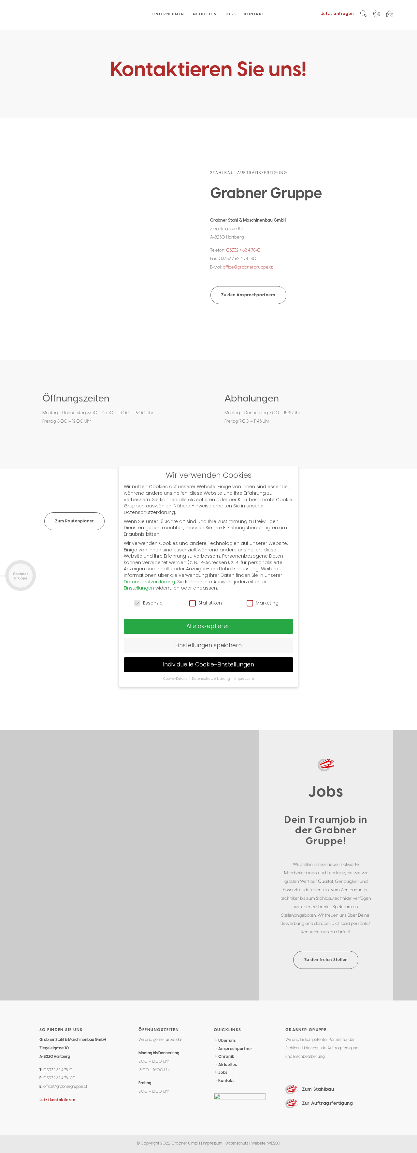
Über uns (227, 1041)
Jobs (222, 1072)
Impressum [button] (244, 678)
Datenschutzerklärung (149, 581)
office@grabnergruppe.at (248, 267)
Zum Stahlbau (318, 1089)
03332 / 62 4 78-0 (243, 250)
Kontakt (226, 1081)
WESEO (273, 1143)
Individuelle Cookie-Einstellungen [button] (208, 664)
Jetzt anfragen (337, 14)
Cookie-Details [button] (176, 678)
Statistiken (210, 603)
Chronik (226, 1056)
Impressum (213, 1143)
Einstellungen (139, 588)
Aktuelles (227, 1065)
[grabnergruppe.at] (61, 14)
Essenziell (154, 603)
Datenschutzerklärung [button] (211, 678)
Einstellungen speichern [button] (208, 645)
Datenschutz (236, 1143)
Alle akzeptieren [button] (208, 626)
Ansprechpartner (235, 1049)
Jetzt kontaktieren (57, 1100)
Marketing (267, 603)
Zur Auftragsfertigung (327, 1103)
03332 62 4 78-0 (58, 1070)
